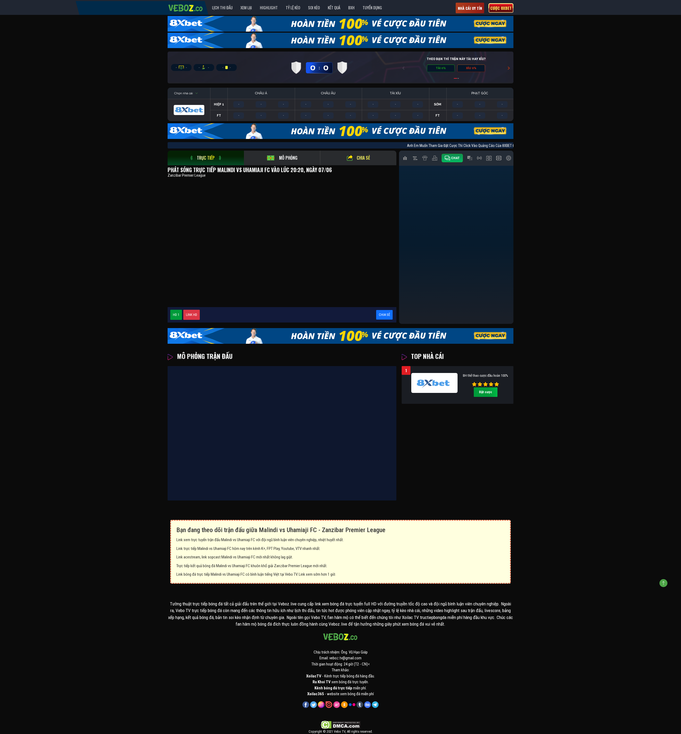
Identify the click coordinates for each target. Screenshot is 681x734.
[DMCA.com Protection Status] (340, 724)
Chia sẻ (363, 158)
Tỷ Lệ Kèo (293, 7)
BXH (351, 7)
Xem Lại (246, 7)
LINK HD (191, 315)
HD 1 (176, 315)
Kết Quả (334, 7)
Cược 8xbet (501, 8)
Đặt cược (485, 392)
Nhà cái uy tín (470, 8)
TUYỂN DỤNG (372, 7)
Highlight (269, 7)
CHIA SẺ (384, 315)
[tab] (206, 158)
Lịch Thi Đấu (222, 7)
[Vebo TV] (186, 7)
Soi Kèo (314, 7)
